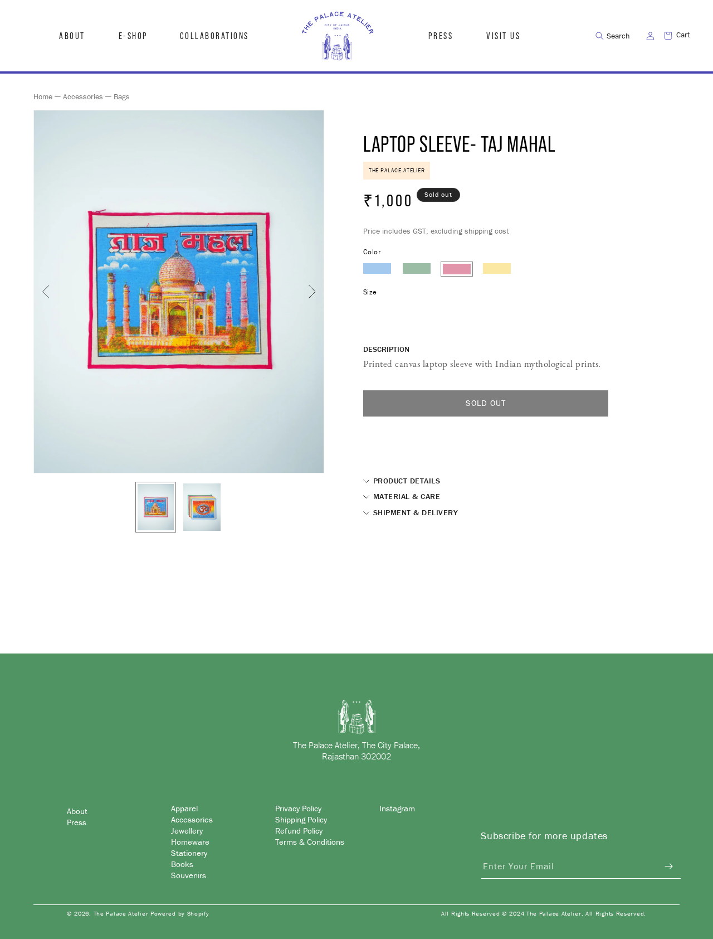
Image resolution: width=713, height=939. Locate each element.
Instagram (397, 808)
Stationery (189, 852)
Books (182, 863)
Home (42, 96)
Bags (122, 96)
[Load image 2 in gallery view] (202, 507)
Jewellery (187, 830)
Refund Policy (299, 830)
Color (371, 251)
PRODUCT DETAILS (405, 481)
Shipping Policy (301, 819)
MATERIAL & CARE (405, 496)
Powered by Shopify (179, 913)
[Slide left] (45, 291)
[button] (132, 36)
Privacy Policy (298, 808)
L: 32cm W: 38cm (393, 307)
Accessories (83, 96)
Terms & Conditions (309, 841)
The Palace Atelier (121, 913)
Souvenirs (188, 874)
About (77, 810)
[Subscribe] (668, 866)
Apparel (184, 808)
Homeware (190, 841)
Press (76, 821)
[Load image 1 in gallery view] (155, 507)
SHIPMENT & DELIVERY (414, 512)
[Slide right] (312, 291)
